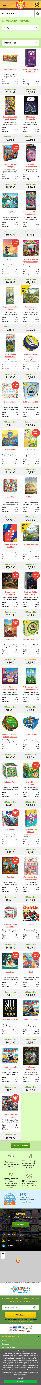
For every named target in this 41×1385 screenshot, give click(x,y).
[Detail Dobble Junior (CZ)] (31, 390)
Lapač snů (10, 972)
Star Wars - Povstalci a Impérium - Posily (31, 119)
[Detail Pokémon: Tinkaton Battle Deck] (31, 153)
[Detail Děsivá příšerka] (10, 390)
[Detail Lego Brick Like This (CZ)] (31, 818)
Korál (31, 972)
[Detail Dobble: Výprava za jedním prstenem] (10, 723)
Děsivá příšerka (10, 402)
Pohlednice (30, 497)
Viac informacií (22, 1374)
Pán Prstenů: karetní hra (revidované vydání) (31, 1069)
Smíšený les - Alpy (30, 544)
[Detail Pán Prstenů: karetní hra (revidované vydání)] (31, 1056)
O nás (4, 1341)
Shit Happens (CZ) (10, 1019)
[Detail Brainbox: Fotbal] (10, 771)
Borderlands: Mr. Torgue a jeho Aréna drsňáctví (10, 1117)
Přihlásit (20, 1315)
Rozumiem (20, 1381)
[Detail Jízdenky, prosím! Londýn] (10, 153)
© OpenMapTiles (17, 1282)
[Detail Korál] (31, 961)
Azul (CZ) (10, 497)
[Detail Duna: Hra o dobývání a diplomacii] (10, 580)
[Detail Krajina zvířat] (10, 438)
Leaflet (9, 1282)
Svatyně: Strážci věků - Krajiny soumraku (30, 594)
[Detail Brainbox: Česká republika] (10, 913)
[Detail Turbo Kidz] (10, 818)
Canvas (10, 259)
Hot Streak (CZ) (10, 69)
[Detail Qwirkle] (31, 913)
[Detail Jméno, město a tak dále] (10, 533)
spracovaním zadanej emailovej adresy (20, 1321)
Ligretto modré (30, 734)
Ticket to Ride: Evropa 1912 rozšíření (10, 356)
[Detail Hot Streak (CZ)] (10, 58)
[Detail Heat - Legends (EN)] (10, 1056)
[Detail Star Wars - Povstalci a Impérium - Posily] (31, 105)
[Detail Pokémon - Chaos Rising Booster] (31, 200)
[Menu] (4, 4)
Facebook (6, 1344)
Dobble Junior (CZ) (31, 402)
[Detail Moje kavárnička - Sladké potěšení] (31, 865)
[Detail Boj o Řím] (31, 438)
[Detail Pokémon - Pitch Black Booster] (10, 105)
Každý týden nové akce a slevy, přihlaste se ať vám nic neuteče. (20, 1300)
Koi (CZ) (10, 212)
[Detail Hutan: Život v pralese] (31, 771)
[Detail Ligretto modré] (31, 723)
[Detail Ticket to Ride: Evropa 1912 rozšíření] (10, 343)
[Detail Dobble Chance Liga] (31, 343)
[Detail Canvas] (10, 248)
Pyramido (10, 639)
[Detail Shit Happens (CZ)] (10, 1008)
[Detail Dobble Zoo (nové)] (31, 628)
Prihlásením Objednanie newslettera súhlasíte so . (20, 1320)
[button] (18, 1261)
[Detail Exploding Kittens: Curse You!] (31, 58)
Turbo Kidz (10, 829)
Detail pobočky (20, 1224)
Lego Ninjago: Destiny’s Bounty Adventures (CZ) (10, 689)
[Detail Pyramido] (10, 628)
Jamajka (10, 877)
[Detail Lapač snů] (10, 961)
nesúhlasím (20, 1378)
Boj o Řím (31, 449)
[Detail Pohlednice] (31, 485)
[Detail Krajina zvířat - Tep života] (10, 295)
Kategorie (7, 13)
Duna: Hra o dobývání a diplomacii (10, 594)
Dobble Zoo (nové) (30, 639)
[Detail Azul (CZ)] (10, 485)
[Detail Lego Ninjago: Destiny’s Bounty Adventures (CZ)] (10, 676)
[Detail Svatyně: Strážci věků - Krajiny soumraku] (31, 580)
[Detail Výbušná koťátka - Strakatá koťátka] (31, 676)
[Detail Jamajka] (10, 865)
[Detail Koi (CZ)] (10, 200)
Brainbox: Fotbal (10, 782)
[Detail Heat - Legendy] (31, 1008)
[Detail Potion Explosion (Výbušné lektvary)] (31, 248)
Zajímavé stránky (8, 1347)
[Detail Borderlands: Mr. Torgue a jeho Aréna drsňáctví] (10, 1103)
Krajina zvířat (10, 449)
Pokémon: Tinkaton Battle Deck (30, 166)
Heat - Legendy (30, 1019)
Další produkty (20, 1145)
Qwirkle (31, 924)
